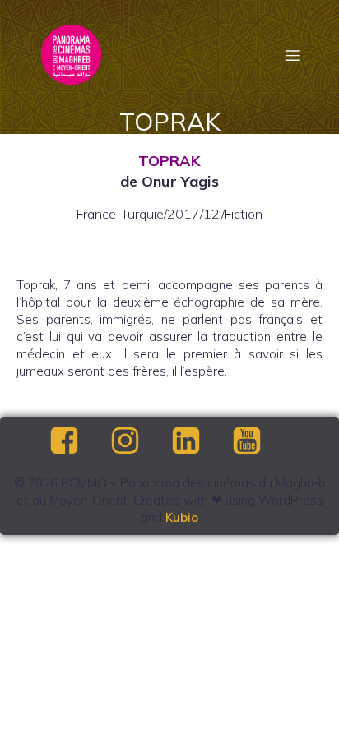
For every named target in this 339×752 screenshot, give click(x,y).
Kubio (181, 517)
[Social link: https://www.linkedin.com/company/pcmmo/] (200, 441)
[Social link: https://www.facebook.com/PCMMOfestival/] (78, 441)
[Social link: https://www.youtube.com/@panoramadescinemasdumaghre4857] (260, 441)
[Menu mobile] (292, 55)
